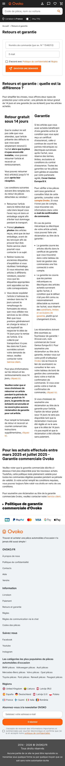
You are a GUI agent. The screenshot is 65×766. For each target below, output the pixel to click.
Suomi (21, 700)
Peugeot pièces (54, 677)
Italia (32, 700)
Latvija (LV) (41, 694)
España (9, 694)
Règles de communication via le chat (20, 619)
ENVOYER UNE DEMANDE (26, 68)
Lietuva (31, 688)
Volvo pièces (33, 672)
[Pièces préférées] (55, 3)
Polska (56, 694)
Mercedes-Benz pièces (14, 672)
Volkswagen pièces (26, 667)
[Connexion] (42, 3)
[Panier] (61, 3)
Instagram (7, 651)
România (44, 700)
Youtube (6, 645)
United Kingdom (14, 688)
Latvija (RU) (45, 688)
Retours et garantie (11, 607)
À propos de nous (11, 556)
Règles (54, 61)
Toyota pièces (9, 677)
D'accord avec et (33, 61)
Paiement (7, 601)
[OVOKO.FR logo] (16, 3)
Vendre (5, 580)
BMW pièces (8, 667)
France (9, 700)
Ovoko (37, 361)
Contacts (6, 568)
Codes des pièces (11, 625)
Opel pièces (46, 672)
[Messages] (48, 3)
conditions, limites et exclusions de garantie (47, 312)
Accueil (5, 26)
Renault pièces (38, 677)
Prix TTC (36, 19)
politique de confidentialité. (37, 733)
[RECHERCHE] (59, 11)
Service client (13, 362)
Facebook (7, 639)
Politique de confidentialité (35, 61)
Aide (4, 574)
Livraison (6, 594)
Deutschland (25, 694)
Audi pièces (42, 667)
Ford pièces (24, 677)
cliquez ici (15, 378)
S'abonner (32, 722)
